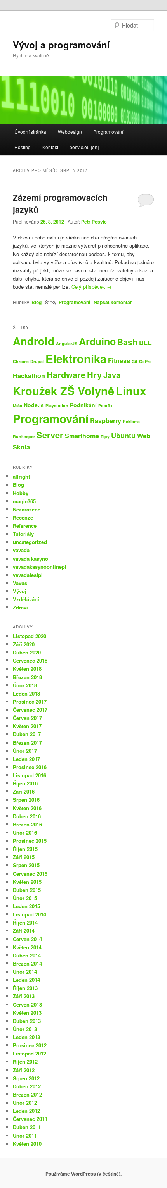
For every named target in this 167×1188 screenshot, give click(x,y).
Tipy (105, 436)
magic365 (24, 501)
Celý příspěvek (91, 286)
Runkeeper (24, 436)
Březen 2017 (27, 742)
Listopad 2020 (29, 636)
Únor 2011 (25, 1135)
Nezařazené (26, 509)
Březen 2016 (27, 824)
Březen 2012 (27, 1094)
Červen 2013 (27, 1004)
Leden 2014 (26, 979)
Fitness (119, 360)
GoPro (145, 361)
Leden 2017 (26, 759)
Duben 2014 (27, 955)
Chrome (21, 361)
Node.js (34, 405)
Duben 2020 (27, 652)
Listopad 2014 (29, 914)
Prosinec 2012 (30, 1045)
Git (134, 361)
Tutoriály (23, 533)
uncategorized (30, 542)
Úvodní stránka (30, 131)
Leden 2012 (26, 1110)
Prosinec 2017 (30, 701)
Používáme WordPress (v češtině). (83, 1173)
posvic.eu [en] (84, 147)
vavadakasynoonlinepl (39, 566)
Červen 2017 (27, 717)
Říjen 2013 (25, 988)
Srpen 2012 (26, 1078)
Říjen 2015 (25, 848)
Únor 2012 (25, 1102)
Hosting (22, 147)
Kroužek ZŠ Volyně (63, 390)
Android (33, 340)
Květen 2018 (27, 668)
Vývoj (19, 591)
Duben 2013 (27, 1020)
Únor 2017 (25, 750)
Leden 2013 (26, 1037)
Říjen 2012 (25, 1061)
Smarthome (82, 435)
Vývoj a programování (61, 44)
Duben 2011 (27, 1127)
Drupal (37, 361)
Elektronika (75, 358)
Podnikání (83, 405)
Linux (131, 390)
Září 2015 (24, 857)
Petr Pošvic (94, 221)
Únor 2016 (25, 832)
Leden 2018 (26, 693)
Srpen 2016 (26, 799)
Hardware (66, 374)
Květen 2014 (27, 947)
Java (111, 375)
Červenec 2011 (30, 1119)
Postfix (105, 405)
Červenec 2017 (30, 709)
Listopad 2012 (29, 1053)
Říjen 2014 (25, 922)
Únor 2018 (25, 685)
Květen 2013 (27, 1012)
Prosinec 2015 (30, 840)
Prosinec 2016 (30, 767)
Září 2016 (24, 791)
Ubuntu (123, 435)
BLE (145, 342)
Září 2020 (24, 644)
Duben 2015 (27, 890)
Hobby (20, 493)
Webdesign (70, 131)
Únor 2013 (25, 1029)
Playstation (56, 405)
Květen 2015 (27, 881)
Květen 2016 (27, 808)
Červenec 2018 (30, 660)
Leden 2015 (26, 906)
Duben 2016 (27, 816)
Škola (21, 446)
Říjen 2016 (25, 783)
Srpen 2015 (26, 865)
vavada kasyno (30, 558)
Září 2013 (24, 996)
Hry (94, 374)
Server (50, 435)
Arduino (97, 341)
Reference (25, 525)
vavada (21, 550)
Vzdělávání (26, 599)
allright (21, 476)
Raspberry (105, 420)
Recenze (23, 517)
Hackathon (29, 375)
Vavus (20, 583)
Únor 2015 (25, 898)
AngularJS (66, 343)
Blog (36, 302)
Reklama (131, 421)
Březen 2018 (27, 677)
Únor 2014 (25, 971)
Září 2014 (24, 930)
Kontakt (50, 147)
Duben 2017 (27, 734)
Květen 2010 (27, 1143)
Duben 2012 (27, 1086)
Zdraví (20, 607)
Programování (108, 131)
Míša (17, 405)
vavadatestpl (28, 575)
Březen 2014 (27, 963)
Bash (127, 342)
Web (143, 435)
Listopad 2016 (29, 775)
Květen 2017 (27, 726)
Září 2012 (24, 1070)
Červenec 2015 (30, 873)
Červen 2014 (27, 939)
